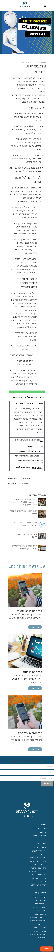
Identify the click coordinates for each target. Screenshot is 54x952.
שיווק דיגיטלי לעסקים (39, 851)
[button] (27, 403)
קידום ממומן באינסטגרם (38, 864)
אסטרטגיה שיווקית (40, 847)
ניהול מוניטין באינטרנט (38, 874)
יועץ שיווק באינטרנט (39, 907)
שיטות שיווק (42, 938)
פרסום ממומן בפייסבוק (38, 861)
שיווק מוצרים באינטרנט (38, 921)
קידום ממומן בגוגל (40, 854)
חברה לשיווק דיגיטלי (39, 897)
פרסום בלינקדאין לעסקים (37, 871)
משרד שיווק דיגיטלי (39, 927)
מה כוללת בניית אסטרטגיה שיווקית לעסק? (29, 441)
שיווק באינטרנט (41, 900)
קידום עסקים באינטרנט (38, 917)
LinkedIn (12, 483)
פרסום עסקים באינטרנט (38, 868)
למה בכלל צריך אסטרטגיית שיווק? (28, 403)
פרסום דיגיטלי (41, 924)
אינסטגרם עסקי (40, 904)
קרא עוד (35, 627)
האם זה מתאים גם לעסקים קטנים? (28, 456)
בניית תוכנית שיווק (40, 931)
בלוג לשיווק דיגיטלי (39, 835)
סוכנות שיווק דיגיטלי (39, 828)
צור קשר (47, 949)
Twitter (27, 478)
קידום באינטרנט (40, 914)
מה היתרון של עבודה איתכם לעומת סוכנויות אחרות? (29, 468)
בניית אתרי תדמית (39, 881)
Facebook (13, 478)
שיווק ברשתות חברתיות (38, 857)
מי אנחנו (43, 832)
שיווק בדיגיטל (41, 910)
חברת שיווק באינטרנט (38, 885)
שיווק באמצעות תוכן (39, 878)
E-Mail (25, 483)
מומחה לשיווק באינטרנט (38, 934)
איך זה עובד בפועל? (33, 446)
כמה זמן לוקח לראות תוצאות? (30, 451)
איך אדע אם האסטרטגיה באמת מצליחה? (30, 461)
